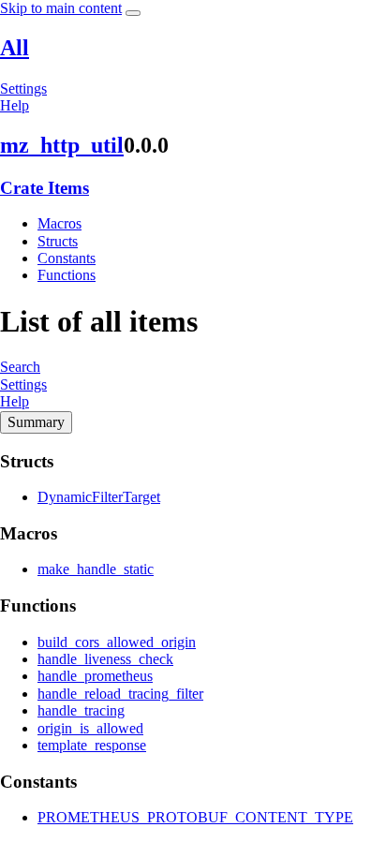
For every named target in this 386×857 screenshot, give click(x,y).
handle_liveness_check (105, 659)
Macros (59, 223)
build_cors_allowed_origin (116, 642)
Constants (66, 258)
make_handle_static (95, 569)
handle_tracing (81, 710)
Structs (57, 241)
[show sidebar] (133, 13)
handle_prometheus (95, 676)
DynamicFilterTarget (98, 497)
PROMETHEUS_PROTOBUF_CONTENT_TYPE (195, 817)
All (14, 48)
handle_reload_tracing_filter (120, 694)
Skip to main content (61, 8)
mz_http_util (62, 145)
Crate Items (44, 188)
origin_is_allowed (90, 728)
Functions (66, 275)
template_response (91, 745)
